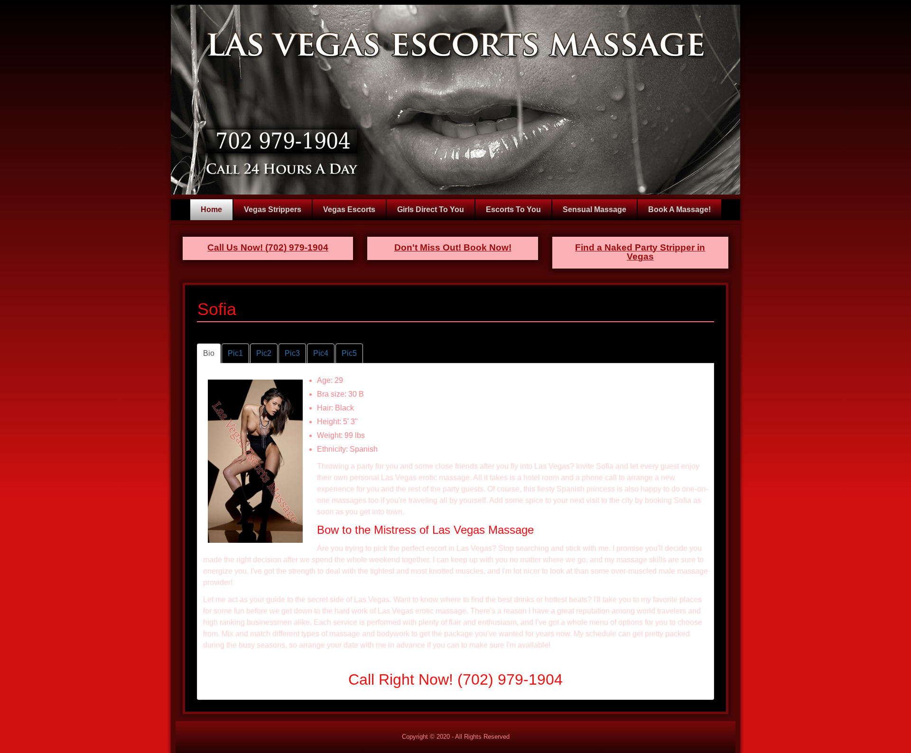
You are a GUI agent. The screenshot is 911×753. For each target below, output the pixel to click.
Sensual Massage (594, 209)
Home (211, 209)
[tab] (209, 353)
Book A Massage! (679, 209)
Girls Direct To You (430, 209)
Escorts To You (513, 209)
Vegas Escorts (349, 209)
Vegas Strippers (272, 209)
